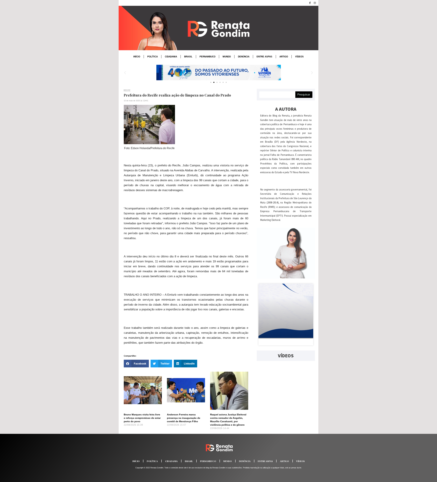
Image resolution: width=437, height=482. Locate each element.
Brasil (188, 56)
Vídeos (299, 56)
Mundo (227, 56)
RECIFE (127, 90)
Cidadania (171, 56)
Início (136, 56)
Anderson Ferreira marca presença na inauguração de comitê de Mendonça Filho (183, 418)
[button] (125, 72)
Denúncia (243, 56)
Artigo (283, 56)
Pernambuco (207, 56)
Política (152, 56)
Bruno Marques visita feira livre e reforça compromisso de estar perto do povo (142, 418)
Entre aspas (264, 56)
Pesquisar (303, 94)
